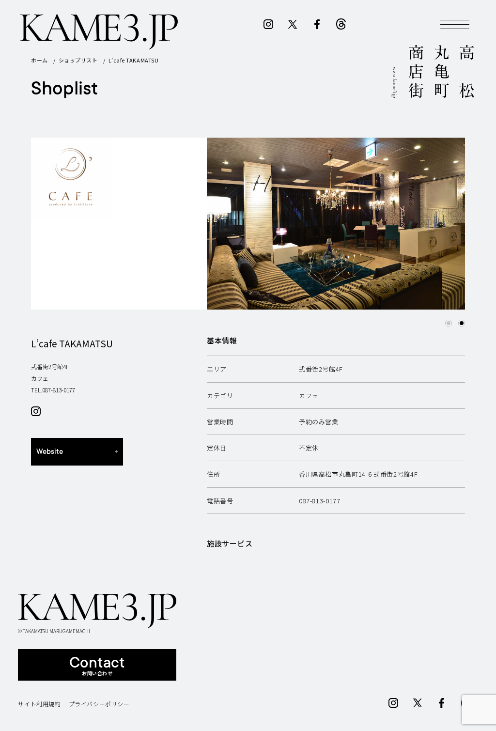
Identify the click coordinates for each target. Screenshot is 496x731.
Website (49, 452)
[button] (448, 323)
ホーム (39, 60)
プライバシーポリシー (99, 704)
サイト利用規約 (39, 704)
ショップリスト (78, 60)
